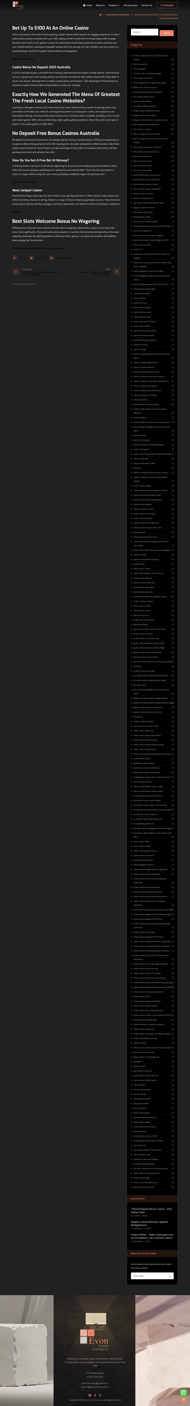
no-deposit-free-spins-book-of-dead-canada (152, 809)
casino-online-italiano (143, 504)
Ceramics (22, 258)
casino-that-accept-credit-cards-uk (148, 573)
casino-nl (137, 468)
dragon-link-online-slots (144, 620)
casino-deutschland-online (145, 331)
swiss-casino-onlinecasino (145, 1126)
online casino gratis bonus (145, 851)
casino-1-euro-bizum (142, 244)
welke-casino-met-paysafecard (147, 1173)
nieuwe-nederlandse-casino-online (148, 786)
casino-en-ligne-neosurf (144, 367)
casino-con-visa (140, 303)
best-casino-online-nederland (146, 124)
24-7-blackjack (140, 69)
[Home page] (100, 15)
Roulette (16, 212)
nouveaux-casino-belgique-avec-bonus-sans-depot (153, 835)
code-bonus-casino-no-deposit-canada (150, 596)
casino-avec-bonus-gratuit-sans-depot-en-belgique (152, 256)
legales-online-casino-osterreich (148, 712)
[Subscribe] (170, 1276)
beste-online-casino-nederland (147, 179)
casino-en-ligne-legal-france (146, 362)
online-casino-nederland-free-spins (149, 937)
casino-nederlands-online (144, 463)
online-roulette (140, 1043)
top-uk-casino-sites (142, 1154)
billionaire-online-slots (143, 212)
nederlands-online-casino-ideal (147, 772)
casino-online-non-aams (144, 509)
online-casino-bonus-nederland (147, 874)
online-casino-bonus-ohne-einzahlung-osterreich (150, 880)
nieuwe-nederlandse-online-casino (148, 791)
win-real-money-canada (144, 1187)
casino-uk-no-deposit (143, 578)
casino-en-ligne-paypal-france (146, 372)
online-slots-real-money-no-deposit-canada (152, 1047)
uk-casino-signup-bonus (144, 1164)
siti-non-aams (139, 1085)
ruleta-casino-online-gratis (145, 1080)
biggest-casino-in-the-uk (144, 207)
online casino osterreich (144, 855)
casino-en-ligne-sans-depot (145, 386)
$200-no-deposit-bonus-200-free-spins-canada (151, 57)
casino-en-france (141, 344)
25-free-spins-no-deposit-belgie (147, 73)
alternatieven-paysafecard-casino (148, 92)
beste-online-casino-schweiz (146, 184)
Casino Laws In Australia (24, 182)
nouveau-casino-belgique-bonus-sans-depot (153, 828)
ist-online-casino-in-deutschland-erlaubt (151, 675)
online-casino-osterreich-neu (146, 968)
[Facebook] (95, 1395)
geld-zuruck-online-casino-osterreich (149, 629)
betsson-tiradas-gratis (143, 198)
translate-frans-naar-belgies (146, 1159)
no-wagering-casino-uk (144, 823)
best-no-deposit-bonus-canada (147, 134)
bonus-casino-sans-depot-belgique (149, 235)
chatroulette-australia (143, 592)
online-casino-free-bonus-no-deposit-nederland (150, 903)
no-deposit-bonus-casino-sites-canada (150, 805)
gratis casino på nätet (143, 634)
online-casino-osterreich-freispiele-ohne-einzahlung (151, 957)
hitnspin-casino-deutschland (146, 657)
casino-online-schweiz (143, 518)
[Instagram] (100, 1395)
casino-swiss (139, 564)
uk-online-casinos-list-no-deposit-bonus (151, 1168)
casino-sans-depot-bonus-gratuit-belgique (152, 550)
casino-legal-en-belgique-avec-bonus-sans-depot (152, 429)
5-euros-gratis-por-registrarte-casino (150, 83)
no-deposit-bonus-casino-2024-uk (148, 796)
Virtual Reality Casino (23, 59)
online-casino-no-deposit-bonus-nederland (152, 946)
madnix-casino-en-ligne (144, 721)
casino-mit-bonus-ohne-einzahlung (149, 444)
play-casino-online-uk (143, 1071)
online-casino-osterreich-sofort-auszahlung (153, 982)
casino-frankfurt (141, 399)
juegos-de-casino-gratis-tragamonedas (151, 698)
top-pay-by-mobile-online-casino (147, 1150)
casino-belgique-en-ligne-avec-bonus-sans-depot (152, 277)
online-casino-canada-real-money (148, 892)
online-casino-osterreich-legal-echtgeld (151, 964)
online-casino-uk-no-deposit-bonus (148, 1010)
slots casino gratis (142, 1112)
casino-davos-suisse (142, 312)
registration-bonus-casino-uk (146, 1075)
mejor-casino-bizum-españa (145, 740)
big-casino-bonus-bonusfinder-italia (149, 203)
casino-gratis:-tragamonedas (146, 404)
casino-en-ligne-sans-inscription (147, 390)
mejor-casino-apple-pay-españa (147, 735)
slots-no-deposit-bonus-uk (145, 1117)
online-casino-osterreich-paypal (147, 973)
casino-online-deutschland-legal (147, 495)
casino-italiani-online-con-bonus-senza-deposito (150, 411)
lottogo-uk (138, 716)
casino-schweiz (140, 554)
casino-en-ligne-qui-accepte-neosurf (149, 376)
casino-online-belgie (142, 486)
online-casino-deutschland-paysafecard (150, 896)
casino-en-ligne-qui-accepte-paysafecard (151, 381)
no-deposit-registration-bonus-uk (148, 819)
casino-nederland (141, 458)
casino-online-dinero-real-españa (148, 499)
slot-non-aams (140, 1108)
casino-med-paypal (142, 440)
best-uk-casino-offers (143, 165)
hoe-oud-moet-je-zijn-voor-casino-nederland (153, 661)
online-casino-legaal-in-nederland (148, 919)
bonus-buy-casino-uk (142, 231)
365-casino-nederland (143, 78)
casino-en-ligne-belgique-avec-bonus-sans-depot (152, 356)
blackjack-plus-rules (142, 217)
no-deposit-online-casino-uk (145, 814)
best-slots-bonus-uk (142, 156)
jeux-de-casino (140, 685)
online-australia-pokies (143, 860)
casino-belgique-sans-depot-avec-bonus (151, 284)
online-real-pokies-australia (145, 1038)
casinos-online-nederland (144, 582)
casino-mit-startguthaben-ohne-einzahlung (152, 454)
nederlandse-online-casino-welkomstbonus (152, 777)
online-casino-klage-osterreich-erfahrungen (152, 914)
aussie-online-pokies (142, 101)
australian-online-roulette (145, 106)
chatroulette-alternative (65, 258)
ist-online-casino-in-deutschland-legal (150, 680)
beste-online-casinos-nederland (147, 189)
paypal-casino (139, 1066)
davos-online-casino (142, 610)
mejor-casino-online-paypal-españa (149, 744)
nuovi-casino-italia (141, 841)
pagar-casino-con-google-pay (146, 1057)
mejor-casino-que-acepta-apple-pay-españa (152, 754)
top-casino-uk (139, 1145)
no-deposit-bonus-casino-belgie (147, 800)
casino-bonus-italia (142, 293)
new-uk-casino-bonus (143, 782)
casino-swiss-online (142, 568)
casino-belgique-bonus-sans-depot (149, 271)
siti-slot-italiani (140, 1094)
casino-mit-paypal (141, 449)
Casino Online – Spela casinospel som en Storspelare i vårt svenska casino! (152, 1236)
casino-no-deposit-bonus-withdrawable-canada (151, 479)
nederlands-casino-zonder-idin (146, 768)
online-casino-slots (142, 996)
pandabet (138, 1061)
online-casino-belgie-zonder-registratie (151, 869)
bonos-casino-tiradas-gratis (146, 221)
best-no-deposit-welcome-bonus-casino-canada (151, 140)
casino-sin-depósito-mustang (146, 559)
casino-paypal (139, 532)
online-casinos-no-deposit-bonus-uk (149, 1024)
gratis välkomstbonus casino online (149, 643)
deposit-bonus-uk (141, 615)
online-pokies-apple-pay (144, 1029)
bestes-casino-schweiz (143, 193)
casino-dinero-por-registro (145, 340)
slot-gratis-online (141, 1103)
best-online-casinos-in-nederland (148, 147)
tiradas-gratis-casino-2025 (145, 1136)
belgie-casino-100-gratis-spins (147, 110)
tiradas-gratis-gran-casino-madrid (148, 1140)
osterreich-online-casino (144, 1052)
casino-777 (138, 249)
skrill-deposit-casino (142, 1099)
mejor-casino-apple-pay (144, 730)
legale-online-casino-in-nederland (148, 707)
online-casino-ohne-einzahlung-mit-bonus (151, 951)
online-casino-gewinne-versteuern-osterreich (153, 909)
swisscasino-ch (140, 1131)
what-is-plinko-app (141, 1178)
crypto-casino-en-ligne (143, 601)
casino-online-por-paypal (144, 513)
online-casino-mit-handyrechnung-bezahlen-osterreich (152, 925)
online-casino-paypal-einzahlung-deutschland (153, 987)
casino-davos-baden (142, 307)
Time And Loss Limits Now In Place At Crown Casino (38, 248)
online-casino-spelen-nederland (147, 1001)
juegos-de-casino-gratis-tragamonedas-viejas (153, 703)
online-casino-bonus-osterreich (147, 887)
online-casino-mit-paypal (144, 932)
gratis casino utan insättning (146, 638)
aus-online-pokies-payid (144, 96)
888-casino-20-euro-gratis (145, 87)
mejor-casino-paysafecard (145, 749)
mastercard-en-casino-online (146, 726)
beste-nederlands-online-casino (147, 175)
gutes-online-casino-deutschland (148, 652)
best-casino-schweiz (142, 129)
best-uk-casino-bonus (143, 161)
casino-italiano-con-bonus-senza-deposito (152, 422)
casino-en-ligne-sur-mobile (145, 395)
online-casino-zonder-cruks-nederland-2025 (153, 1015)
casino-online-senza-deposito (146, 523)
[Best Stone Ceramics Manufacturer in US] (18, 6)
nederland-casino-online (144, 763)
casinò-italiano (140, 417)
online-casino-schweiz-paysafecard (149, 992)
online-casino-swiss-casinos (146, 1006)
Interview (138, 666)
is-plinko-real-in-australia (144, 671)
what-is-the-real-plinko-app (145, 1182)
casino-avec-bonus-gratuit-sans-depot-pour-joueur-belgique (153, 264)
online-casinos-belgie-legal (145, 1019)
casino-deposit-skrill (142, 317)
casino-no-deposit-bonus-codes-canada (151, 472)
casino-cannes (140, 298)
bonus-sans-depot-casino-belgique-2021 (151, 240)
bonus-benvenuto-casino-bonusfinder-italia (152, 226)
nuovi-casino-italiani (142, 846)
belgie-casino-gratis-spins (145, 115)
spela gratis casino (142, 1122)
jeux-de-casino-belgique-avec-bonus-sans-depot (152, 691)
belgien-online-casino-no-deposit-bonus (151, 120)
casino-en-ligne (140, 349)
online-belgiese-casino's (144, 864)
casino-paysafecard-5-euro (145, 537)
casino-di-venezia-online (144, 335)
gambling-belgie (141, 624)
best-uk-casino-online (143, 170)
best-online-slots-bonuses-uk (146, 151)
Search (167, 33)
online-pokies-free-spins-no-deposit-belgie (152, 1033)
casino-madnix (140, 435)
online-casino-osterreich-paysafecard (150, 978)
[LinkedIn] (89, 1395)
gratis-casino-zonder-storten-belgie (149, 647)
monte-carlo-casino (142, 758)
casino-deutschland (142, 326)
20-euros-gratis (140, 64)
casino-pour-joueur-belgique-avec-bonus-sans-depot (151, 543)
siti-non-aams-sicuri (142, 1089)
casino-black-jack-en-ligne (145, 289)
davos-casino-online (142, 606)
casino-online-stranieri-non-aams (148, 527)
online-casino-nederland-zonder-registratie (152, 941)
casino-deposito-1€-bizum (145, 321)
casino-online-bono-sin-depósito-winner (151, 490)
